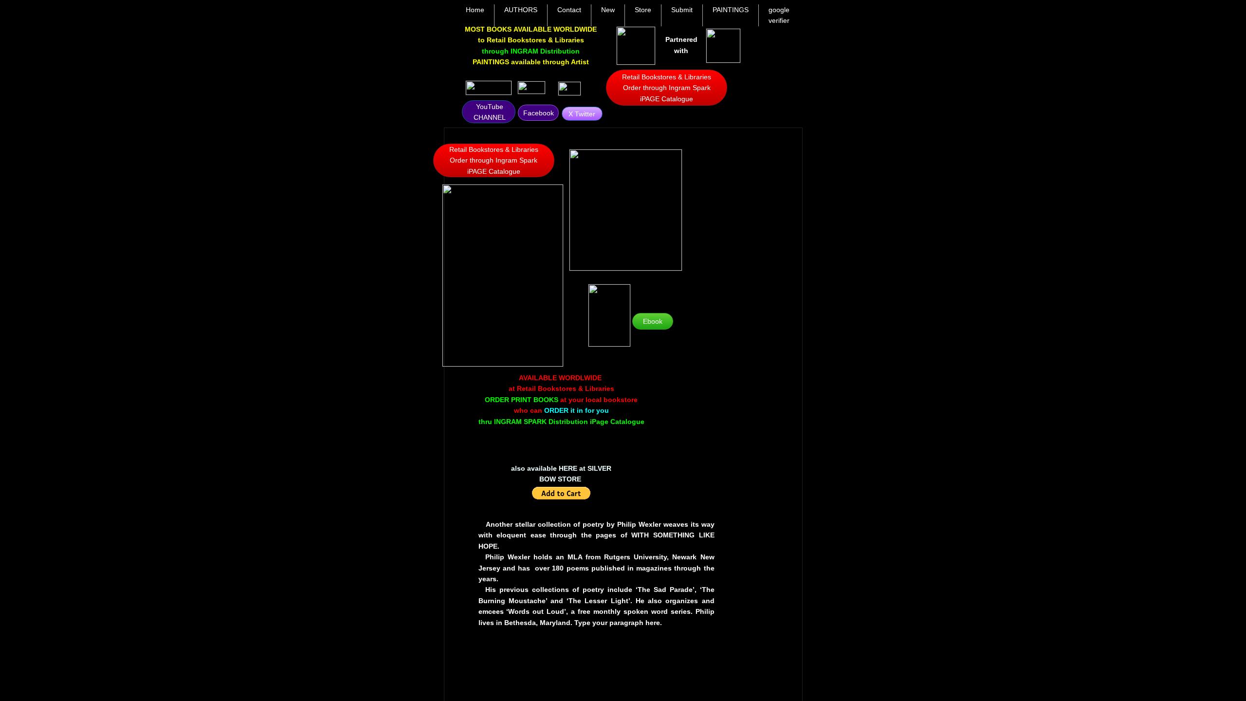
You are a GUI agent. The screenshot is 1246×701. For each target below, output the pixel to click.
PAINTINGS (731, 10)
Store (643, 10)
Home (475, 10)
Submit (682, 10)
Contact (569, 10)
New (608, 10)
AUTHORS (520, 10)
